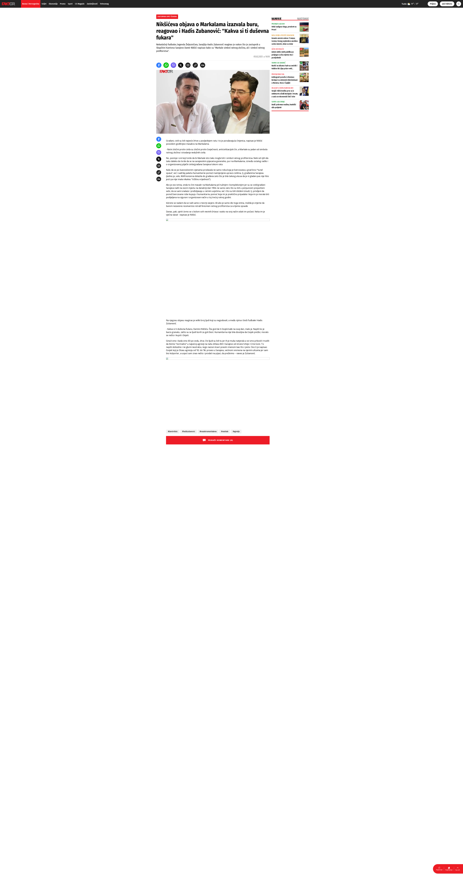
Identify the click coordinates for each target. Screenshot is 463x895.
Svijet (44, 4)
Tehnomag (104, 4)
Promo (62, 4)
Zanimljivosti (92, 4)
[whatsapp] (166, 65)
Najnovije (439, 870)
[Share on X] (180, 65)
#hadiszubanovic (188, 431)
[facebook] (158, 65)
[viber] (173, 65)
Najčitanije (449, 870)
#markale (224, 431)
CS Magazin (79, 4)
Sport (70, 4)
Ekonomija (53, 4)
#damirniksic (172, 431)
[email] (188, 65)
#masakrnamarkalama (208, 431)
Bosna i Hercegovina (30, 4)
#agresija (236, 431)
